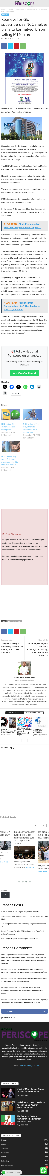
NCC (19, 621)
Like (44, 1011)
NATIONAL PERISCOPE (24, 677)
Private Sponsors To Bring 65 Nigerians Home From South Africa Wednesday (22, 932)
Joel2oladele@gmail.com (29, 1065)
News (3, 1144)
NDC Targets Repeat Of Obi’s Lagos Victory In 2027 (20, 939)
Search (4, 891)
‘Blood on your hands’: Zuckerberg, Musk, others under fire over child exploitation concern (24, 838)
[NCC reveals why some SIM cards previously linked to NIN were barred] (10, 446)
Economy (5, 1153)
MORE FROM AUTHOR (34, 713)
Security (4, 1148)
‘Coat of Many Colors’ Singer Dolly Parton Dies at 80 (20, 912)
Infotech (10, 10)
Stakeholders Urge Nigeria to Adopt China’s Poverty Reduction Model (24, 917)
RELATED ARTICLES (15, 713)
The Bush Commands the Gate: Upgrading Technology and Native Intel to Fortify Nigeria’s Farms (22, 990)
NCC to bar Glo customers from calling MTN (8, 427)
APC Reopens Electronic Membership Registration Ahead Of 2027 (23, 925)
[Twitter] (10, 46)
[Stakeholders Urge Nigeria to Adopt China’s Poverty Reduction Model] (8, 1106)
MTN (14, 621)
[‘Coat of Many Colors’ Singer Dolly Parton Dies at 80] (8, 1093)
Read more (29, 868)
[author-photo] (24, 668)
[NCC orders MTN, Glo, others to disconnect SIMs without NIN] (32, 414)
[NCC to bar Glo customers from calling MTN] (10, 414)
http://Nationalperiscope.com (24, 681)
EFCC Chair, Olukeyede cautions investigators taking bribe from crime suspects (37, 649)
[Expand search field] (5, 895)
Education (5, 1161)
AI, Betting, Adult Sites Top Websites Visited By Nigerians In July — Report (24, 731)
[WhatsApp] (23, 46)
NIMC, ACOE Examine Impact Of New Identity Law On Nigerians (8, 731)
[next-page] (26, 740)
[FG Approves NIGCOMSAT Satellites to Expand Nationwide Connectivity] (40, 722)
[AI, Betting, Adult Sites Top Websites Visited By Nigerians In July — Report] (24, 722)
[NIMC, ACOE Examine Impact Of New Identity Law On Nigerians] (8, 722)
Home (3, 10)
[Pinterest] (16, 46)
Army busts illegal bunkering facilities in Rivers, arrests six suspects (12, 648)
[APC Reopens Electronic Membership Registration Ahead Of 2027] (8, 1120)
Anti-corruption (7, 1165)
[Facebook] (4, 46)
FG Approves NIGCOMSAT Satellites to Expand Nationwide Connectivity (40, 732)
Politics (4, 1140)
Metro (3, 1157)
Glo (9, 621)
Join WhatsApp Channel (24, 373)
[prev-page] (22, 740)
